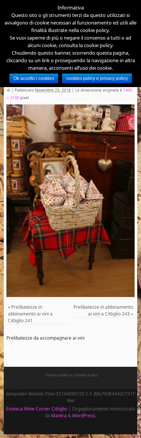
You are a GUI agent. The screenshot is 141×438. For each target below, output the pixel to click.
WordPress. (84, 415)
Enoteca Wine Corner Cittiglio (36, 409)
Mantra (59, 415)
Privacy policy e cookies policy (72, 375)
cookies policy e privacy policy (97, 78)
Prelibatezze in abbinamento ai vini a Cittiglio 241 (30, 314)
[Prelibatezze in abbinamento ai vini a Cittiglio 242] (70, 200)
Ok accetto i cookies (34, 78)
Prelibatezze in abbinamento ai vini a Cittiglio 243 (103, 310)
